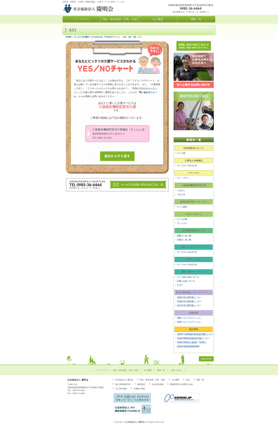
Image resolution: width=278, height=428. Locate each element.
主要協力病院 (139, 389)
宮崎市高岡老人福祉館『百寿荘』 (192, 342)
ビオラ (180, 285)
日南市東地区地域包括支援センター (193, 338)
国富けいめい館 (184, 235)
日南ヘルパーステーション (189, 322)
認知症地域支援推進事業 (188, 346)
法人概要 (148, 370)
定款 (188, 380)
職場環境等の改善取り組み (181, 384)
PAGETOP (206, 359)
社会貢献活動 (157, 384)
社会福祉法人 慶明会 (124, 380)
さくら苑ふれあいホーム (188, 277)
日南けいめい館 (184, 239)
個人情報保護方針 (123, 384)
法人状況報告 (121, 389)
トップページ (101, 370)
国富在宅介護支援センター (189, 297)
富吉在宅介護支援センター (189, 305)
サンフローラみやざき (187, 165)
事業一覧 (161, 370)
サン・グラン (183, 178)
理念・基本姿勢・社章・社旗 (125, 370)
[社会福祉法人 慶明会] (98, 9)
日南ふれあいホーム (186, 281)
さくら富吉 (182, 206)
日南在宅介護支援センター (189, 301)
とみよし (181, 190)
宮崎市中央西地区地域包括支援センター (195, 334)
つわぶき (181, 194)
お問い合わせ (176, 370)
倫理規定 (141, 384)
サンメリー (182, 223)
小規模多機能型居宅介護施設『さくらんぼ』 (119, 133)
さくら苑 (181, 153)
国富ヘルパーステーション (189, 318)
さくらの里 (182, 219)
